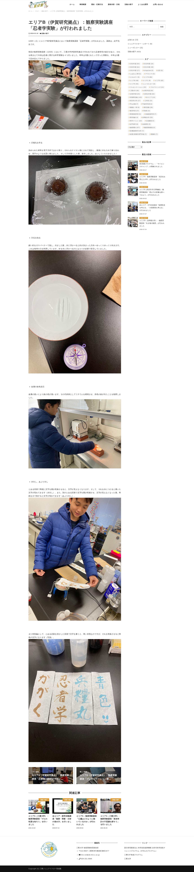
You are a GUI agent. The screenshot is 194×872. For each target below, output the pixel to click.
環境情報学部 (135, 114)
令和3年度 (135, 94)
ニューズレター (133, 48)
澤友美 (146, 111)
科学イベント (136, 121)
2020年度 (135, 67)
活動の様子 (45, 33)
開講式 (154, 134)
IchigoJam (148, 70)
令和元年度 (149, 94)
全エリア (150, 97)
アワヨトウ (150, 74)
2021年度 (148, 67)
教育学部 (134, 111)
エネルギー (135, 77)
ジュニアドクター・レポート (138, 44)
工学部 (148, 100)
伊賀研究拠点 (136, 97)
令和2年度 (148, 90)
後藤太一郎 (135, 107)
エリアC (147, 80)
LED (160, 70)
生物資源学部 (150, 114)
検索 (161, 27)
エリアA (148, 77)
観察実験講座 (149, 127)
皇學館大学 (147, 117)
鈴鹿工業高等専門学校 (138, 134)
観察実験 (135, 127)
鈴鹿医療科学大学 (137, 131)
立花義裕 (150, 121)
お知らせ (131, 40)
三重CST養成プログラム (133, 855)
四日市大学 (135, 100)
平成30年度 (147, 104)
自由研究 (146, 124)
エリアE (134, 84)
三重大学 (134, 90)
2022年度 (135, 70)
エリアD (159, 80)
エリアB (134, 80)
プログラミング (157, 87)
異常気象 (134, 117)
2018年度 (135, 64)
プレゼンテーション (138, 87)
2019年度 (148, 64)
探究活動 (148, 107)
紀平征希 (134, 124)
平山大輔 (134, 104)
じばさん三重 (135, 74)
